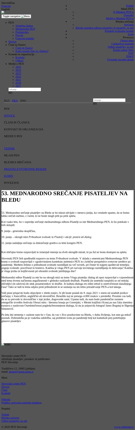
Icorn (131, 34)
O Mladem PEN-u (123, 12)
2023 (18, 73)
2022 (18, 76)
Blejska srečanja (10, 417)
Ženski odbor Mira (123, 50)
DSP (131, 53)
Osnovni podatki (24, 38)
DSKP (130, 56)
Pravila (19, 35)
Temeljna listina (24, 25)
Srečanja (129, 24)
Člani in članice (24, 47)
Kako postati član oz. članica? (32, 51)
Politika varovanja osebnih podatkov (21, 402)
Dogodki (129, 15)
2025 (18, 66)
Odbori (19, 60)
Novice (12, 41)
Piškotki (5, 399)
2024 (18, 70)
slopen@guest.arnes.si (21, 371)
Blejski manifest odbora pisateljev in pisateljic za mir (105, 27)
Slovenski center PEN (13, 383)
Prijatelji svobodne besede (119, 31)
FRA (15, 100)
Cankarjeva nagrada (122, 43)
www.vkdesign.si (124, 426)
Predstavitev (22, 32)
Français (6, 6)
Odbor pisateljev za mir (121, 46)
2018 (18, 82)
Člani (4, 389)
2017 (18, 85)
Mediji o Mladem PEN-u (120, 18)
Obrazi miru (127, 40)
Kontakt (19, 57)
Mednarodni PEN (25, 28)
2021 (18, 79)
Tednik (130, 5)
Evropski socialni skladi (120, 59)
